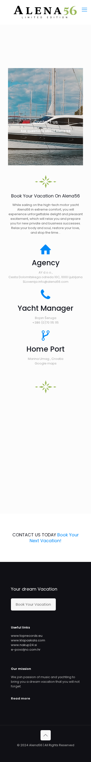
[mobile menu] (84, 10)
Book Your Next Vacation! (54, 538)
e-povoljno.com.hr (26, 649)
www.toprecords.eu (26, 635)
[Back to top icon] (46, 735)
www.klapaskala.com (28, 640)
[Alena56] (45, 12)
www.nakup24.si (24, 645)
